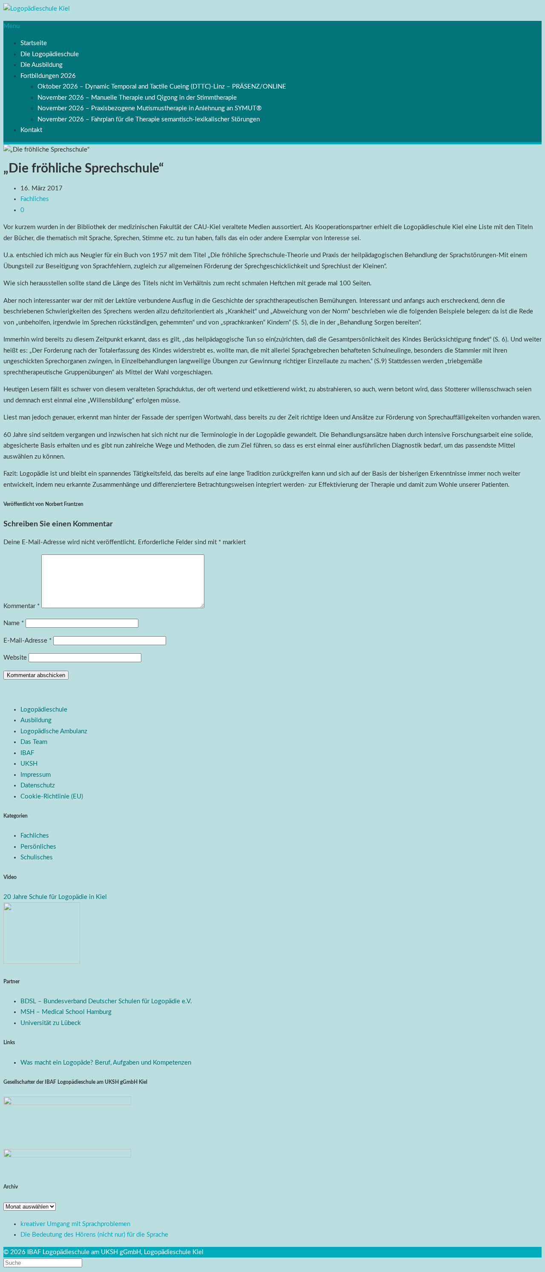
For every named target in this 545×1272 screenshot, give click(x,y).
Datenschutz (37, 785)
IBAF (27, 753)
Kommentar (21, 606)
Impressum (35, 775)
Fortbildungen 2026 (48, 76)
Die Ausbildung (41, 65)
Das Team (33, 742)
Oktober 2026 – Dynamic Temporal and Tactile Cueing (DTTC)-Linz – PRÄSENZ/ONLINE (161, 86)
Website (15, 658)
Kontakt (31, 130)
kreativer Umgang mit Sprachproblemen (75, 1224)
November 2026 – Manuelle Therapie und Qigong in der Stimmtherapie (137, 98)
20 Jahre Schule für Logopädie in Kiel (55, 897)
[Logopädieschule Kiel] (36, 9)
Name (13, 623)
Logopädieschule (43, 709)
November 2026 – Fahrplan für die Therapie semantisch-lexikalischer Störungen (148, 119)
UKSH (28, 764)
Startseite (33, 43)
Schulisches (36, 857)
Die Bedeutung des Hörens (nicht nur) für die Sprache (94, 1235)
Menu (11, 26)
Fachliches (34, 199)
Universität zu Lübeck (50, 1023)
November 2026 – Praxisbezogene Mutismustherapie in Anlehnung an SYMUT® (149, 108)
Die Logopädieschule (49, 54)
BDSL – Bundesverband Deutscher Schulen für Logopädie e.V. (106, 1001)
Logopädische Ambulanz (53, 731)
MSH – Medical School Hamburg (66, 1012)
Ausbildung (36, 720)
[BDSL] (41, 962)
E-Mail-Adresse (27, 640)
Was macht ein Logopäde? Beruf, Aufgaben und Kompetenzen (105, 1063)
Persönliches (38, 847)
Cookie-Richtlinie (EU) (51, 796)
